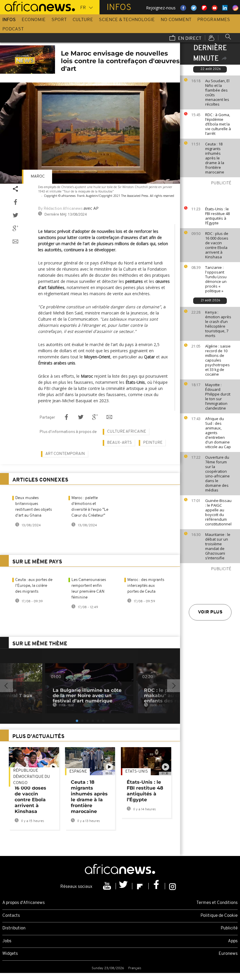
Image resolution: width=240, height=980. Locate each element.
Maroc (38, 176)
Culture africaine (126, 431)
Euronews (228, 954)
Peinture (152, 443)
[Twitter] (124, 886)
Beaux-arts (119, 443)
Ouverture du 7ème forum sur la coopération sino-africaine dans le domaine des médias (217, 473)
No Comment (176, 20)
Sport (59, 20)
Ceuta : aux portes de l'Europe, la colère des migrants (33, 586)
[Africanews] (37, 6)
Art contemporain (65, 454)
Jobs (6, 941)
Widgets (10, 954)
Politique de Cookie (219, 916)
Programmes (213, 20)
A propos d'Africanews (23, 903)
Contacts (11, 916)
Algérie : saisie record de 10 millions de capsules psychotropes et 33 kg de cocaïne (218, 360)
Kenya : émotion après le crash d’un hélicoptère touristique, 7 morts (218, 324)
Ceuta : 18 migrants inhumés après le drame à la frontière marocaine (214, 158)
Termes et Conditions (217, 903)
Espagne (78, 771)
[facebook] (157, 886)
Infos (9, 20)
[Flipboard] (140, 886)
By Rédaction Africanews (60, 209)
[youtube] (108, 886)
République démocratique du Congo (31, 776)
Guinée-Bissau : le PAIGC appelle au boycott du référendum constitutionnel (218, 512)
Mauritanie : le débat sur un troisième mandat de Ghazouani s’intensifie (217, 546)
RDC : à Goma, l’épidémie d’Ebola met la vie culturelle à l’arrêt (218, 124)
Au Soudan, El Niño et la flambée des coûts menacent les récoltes (217, 92)
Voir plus (210, 612)
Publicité (229, 928)
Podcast (13, 29)
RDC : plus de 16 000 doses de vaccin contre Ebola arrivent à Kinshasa (216, 245)
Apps (233, 941)
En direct (189, 38)
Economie (34, 20)
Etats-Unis (136, 771)
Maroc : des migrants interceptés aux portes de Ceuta (145, 586)
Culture (83, 20)
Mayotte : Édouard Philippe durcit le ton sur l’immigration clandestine (217, 396)
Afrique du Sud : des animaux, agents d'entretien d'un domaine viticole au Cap (218, 432)
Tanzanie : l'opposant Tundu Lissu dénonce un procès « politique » (216, 279)
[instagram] (172, 886)
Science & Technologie (127, 20)
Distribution (13, 928)
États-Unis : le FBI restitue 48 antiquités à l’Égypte (217, 216)
